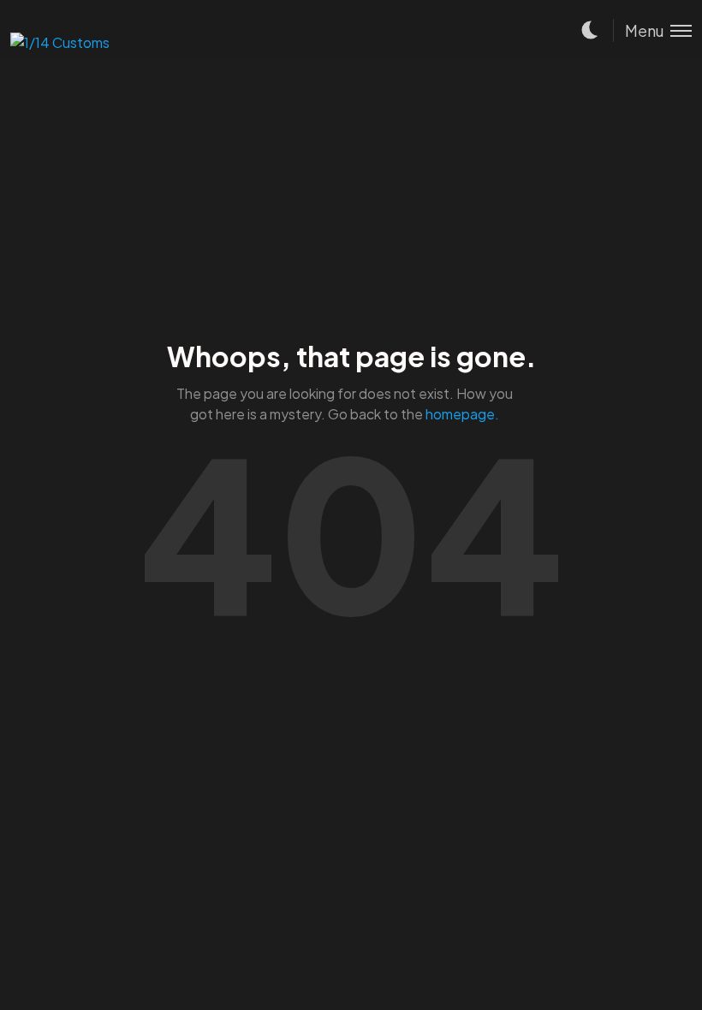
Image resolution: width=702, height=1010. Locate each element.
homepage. (462, 414)
